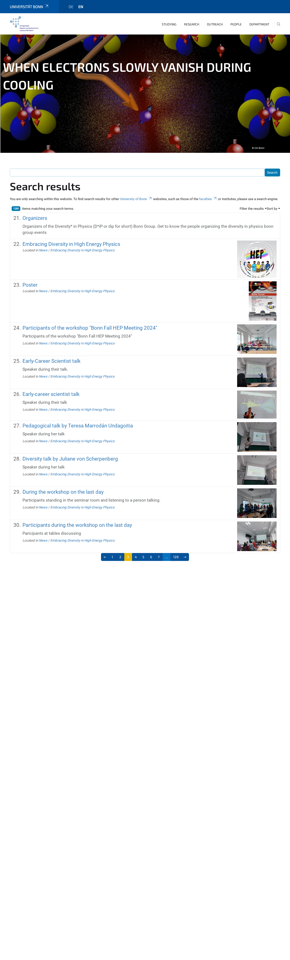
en (80, 6)
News (43, 250)
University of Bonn (133, 199)
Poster (29, 285)
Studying (169, 24)
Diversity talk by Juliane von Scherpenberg (70, 459)
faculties (205, 199)
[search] (277, 27)
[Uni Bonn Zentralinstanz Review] (24, 23)
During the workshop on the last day (63, 492)
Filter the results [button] (252, 209)
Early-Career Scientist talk (51, 361)
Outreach (215, 24)
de (71, 6)
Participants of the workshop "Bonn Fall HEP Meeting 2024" (89, 328)
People (236, 24)
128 (176, 557)
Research (191, 24)
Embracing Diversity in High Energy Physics (71, 244)
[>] (185, 557)
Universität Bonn (26, 6)
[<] (105, 557)
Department (259, 24)
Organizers (34, 218)
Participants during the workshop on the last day (77, 525)
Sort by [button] (272, 209)
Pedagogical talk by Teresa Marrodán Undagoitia (77, 426)
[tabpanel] (145, 94)
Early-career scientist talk (51, 394)
